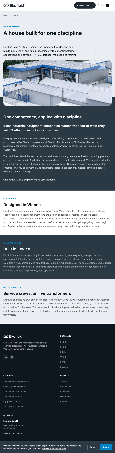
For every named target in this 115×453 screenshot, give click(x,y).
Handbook (65, 396)
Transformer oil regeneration (16, 381)
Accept (106, 447)
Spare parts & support (13, 406)
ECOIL (63, 352)
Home (6, 16)
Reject (93, 447)
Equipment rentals (11, 401)
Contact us (83, 5)
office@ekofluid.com (12, 433)
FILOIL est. (65, 347)
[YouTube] (5, 357)
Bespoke (64, 367)
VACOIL (64, 357)
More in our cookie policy (54, 448)
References (65, 386)
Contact (64, 401)
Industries (64, 391)
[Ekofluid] (14, 5)
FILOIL (63, 342)
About (63, 381)
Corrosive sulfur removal (14, 386)
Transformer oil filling (12, 396)
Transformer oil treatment (15, 391)
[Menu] (109, 5)
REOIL (63, 362)
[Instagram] (12, 357)
